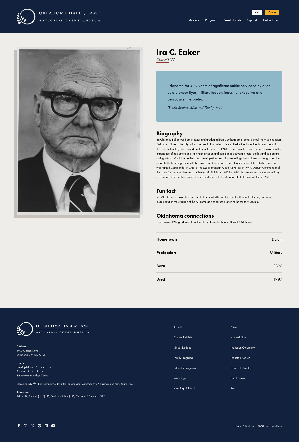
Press (234, 388)
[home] (64, 17)
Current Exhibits (183, 337)
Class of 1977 (165, 59)
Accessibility (238, 337)
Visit (257, 12)
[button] (193, 20)
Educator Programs (185, 368)
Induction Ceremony (243, 347)
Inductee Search (240, 358)
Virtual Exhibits (182, 347)
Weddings (180, 378)
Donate (272, 12)
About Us (179, 327)
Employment (238, 378)
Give (234, 327)
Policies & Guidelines (245, 426)
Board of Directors (241, 368)
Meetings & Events (185, 388)
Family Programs (183, 358)
